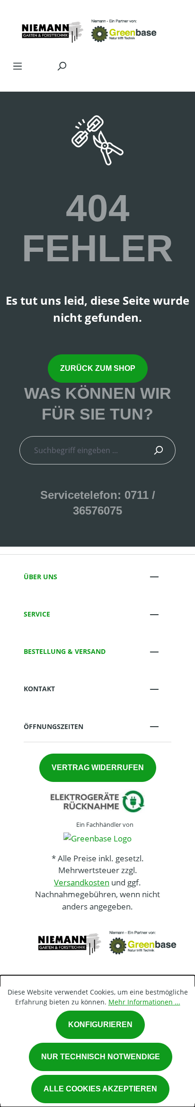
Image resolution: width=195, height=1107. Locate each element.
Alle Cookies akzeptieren (100, 1089)
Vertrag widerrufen (98, 768)
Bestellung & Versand (65, 651)
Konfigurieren (100, 1025)
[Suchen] (61, 65)
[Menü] (17, 65)
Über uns (40, 576)
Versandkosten (81, 882)
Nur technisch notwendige (100, 1057)
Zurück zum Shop (97, 368)
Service (37, 613)
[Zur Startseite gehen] (88, 27)
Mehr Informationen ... (144, 1001)
